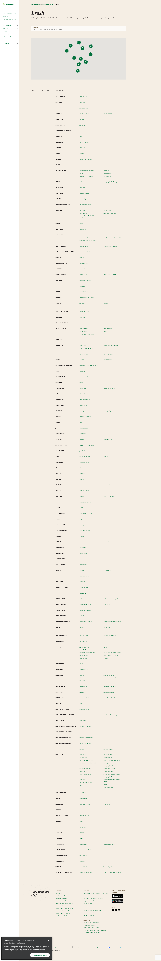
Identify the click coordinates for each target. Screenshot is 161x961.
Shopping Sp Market (109, 777)
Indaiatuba (82, 405)
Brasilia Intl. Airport (85, 213)
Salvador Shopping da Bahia (111, 678)
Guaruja (81, 382)
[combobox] (78, 28)
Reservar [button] (5, 16)
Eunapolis (82, 317)
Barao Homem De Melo (86, 170)
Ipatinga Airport (108, 411)
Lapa (80, 785)
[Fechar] (49, 941)
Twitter (116, 910)
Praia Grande (83, 616)
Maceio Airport (83, 669)
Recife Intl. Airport (84, 630)
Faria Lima (82, 779)
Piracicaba (82, 581)
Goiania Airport (107, 360)
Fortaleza (82, 345)
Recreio (105, 650)
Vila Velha (82, 861)
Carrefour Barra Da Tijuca (87, 652)
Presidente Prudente (85, 621)
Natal (81, 507)
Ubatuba (82, 833)
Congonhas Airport (84, 774)
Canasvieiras (83, 328)
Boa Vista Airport (84, 193)
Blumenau (82, 187)
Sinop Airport (83, 798)
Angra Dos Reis (83, 108)
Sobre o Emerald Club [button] (10, 13)
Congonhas (82, 771)
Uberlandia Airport (109, 844)
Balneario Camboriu (85, 131)
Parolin (105, 303)
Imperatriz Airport (84, 399)
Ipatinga (81, 411)
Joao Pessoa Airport (85, 159)
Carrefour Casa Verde (85, 760)
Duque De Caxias (84, 311)
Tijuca (105, 658)
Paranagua (82, 547)
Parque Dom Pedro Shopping (111, 235)
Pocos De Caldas (84, 587)
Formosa (81, 340)
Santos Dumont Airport (110, 655)
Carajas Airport (83, 553)
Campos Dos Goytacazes (86, 252)
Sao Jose (105, 331)
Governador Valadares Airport (88, 365)
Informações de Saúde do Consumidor (83, 947)
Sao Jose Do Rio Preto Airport (87, 732)
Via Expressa (107, 176)
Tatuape (105, 784)
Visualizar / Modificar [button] (9, 19)
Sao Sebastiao (83, 793)
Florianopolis (83, 331)
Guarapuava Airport (85, 377)
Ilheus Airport (83, 394)
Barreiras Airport (84, 142)
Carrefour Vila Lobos (85, 768)
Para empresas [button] (7, 25)
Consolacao (82, 777)
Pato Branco (83, 564)
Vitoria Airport (107, 867)
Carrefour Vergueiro (85, 715)
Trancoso (106, 604)
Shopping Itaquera (108, 771)
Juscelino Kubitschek (85, 782)
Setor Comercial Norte (109, 213)
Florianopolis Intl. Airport (86, 334)
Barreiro (81, 173)
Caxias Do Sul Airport (109, 274)
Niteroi (81, 519)
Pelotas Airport (107, 570)
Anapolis (82, 102)
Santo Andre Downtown (110, 698)
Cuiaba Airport (83, 855)
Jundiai (105, 456)
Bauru (81, 153)
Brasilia (81, 210)
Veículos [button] (5, 31)
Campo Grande (83, 246)
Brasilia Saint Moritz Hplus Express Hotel (89, 217)
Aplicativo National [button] (8, 36)
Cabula (81, 675)
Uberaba (82, 838)
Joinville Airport (108, 439)
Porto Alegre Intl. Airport (110, 599)
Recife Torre (107, 627)
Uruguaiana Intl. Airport (86, 850)
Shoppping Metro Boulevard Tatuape (111, 780)
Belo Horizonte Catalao (86, 176)
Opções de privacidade (102, 947)
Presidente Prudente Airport (111, 621)
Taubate (81, 821)
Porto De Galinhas (84, 416)
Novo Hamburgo (84, 530)
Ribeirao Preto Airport (109, 635)
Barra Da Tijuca (84, 650)
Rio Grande (82, 664)
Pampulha (106, 170)
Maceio (81, 479)
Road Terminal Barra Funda (111, 760)
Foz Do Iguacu (83, 354)
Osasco (81, 536)
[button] (9, 10)
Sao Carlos (82, 720)
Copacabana (83, 658)
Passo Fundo (83, 559)
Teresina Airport (84, 827)
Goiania (81, 360)
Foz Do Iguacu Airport (109, 354)
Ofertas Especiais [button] (7, 34)
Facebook (113, 910)
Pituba (81, 678)
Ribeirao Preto (83, 635)
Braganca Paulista (84, 204)
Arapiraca (82, 119)
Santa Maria (83, 686)
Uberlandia (82, 844)
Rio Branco (82, 641)
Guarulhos (82, 388)
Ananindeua (83, 96)
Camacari (82, 229)
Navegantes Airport (85, 513)
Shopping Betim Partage (110, 182)
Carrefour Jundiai (84, 456)
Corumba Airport (84, 292)
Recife (81, 627)
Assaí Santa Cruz (84, 647)
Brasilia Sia (106, 210)
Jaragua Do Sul (83, 428)
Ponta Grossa (83, 593)
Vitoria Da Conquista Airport (111, 872)
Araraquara (82, 125)
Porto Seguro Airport (85, 604)
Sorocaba (106, 804)
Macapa (81, 473)
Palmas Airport (107, 542)
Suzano (81, 810)
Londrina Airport (84, 462)
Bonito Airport (83, 199)
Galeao (105, 647)
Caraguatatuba (83, 263)
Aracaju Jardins (107, 114)
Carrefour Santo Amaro (86, 766)
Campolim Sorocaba (85, 804)
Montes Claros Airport (85, 502)
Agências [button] (5, 28)
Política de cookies (64, 947)
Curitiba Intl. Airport (85, 743)
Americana (82, 91)
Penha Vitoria (83, 867)
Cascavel (82, 269)
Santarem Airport (108, 692)
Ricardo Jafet (107, 757)
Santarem (82, 692)
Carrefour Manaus (84, 485)
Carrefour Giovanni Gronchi (87, 763)
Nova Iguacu (83, 525)
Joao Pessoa (82, 434)
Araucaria (82, 303)
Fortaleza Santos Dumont (110, 345)
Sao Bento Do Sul (84, 709)
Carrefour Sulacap (84, 655)
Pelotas (81, 570)
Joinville (81, 439)
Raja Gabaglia (107, 173)
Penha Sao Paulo (108, 755)
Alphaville (82, 148)
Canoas (81, 257)
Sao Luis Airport (108, 749)
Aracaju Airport (83, 114)
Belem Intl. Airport (108, 165)
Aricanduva (82, 755)
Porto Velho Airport (85, 610)
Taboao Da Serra (84, 815)
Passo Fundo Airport (109, 559)
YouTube (119, 910)
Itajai (80, 422)
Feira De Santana (84, 323)
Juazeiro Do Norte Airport (86, 445)
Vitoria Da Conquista (85, 872)
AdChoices (117, 947)
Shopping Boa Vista (109, 766)
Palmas (81, 542)
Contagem (82, 286)
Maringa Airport (108, 496)
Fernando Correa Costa (86, 297)
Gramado (82, 371)
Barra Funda (83, 757)
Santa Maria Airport (109, 686)
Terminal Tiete (107, 787)
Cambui (81, 235)
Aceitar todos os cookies (40, 955)
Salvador (82, 681)
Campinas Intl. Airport (85, 238)
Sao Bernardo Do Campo (110, 715)
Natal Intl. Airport (84, 726)
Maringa (81, 496)
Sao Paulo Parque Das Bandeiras (113, 238)
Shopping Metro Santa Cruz (111, 774)
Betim (81, 182)
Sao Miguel (106, 763)
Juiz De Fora (82, 451)
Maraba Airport (83, 490)
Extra (81, 136)
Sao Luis (81, 749)
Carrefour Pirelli (84, 698)
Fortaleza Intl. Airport (85, 348)
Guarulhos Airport (108, 388)
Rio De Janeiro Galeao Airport (112, 652)
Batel (81, 306)
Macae (81, 468)
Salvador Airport (108, 675)
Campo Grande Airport (110, 246)
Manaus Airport (108, 485)
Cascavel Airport (108, 269)
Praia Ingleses (107, 328)
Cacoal (81, 223)
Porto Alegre (83, 599)
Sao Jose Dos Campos (85, 737)
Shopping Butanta (108, 768)
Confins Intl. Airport (85, 280)
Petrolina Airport (84, 576)
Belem (81, 165)
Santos (81, 703)
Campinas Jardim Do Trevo (87, 240)
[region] (26, 948)
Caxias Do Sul (83, 274)
